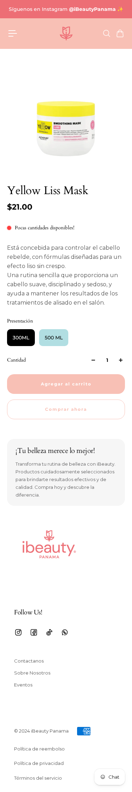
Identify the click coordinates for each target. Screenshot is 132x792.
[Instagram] (18, 632)
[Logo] (66, 33)
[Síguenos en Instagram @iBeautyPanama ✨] (66, 9)
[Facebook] (34, 632)
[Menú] (13, 33)
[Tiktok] (49, 632)
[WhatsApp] (65, 632)
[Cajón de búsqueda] (106, 33)
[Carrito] (119, 33)
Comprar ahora (66, 409)
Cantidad (16, 360)
